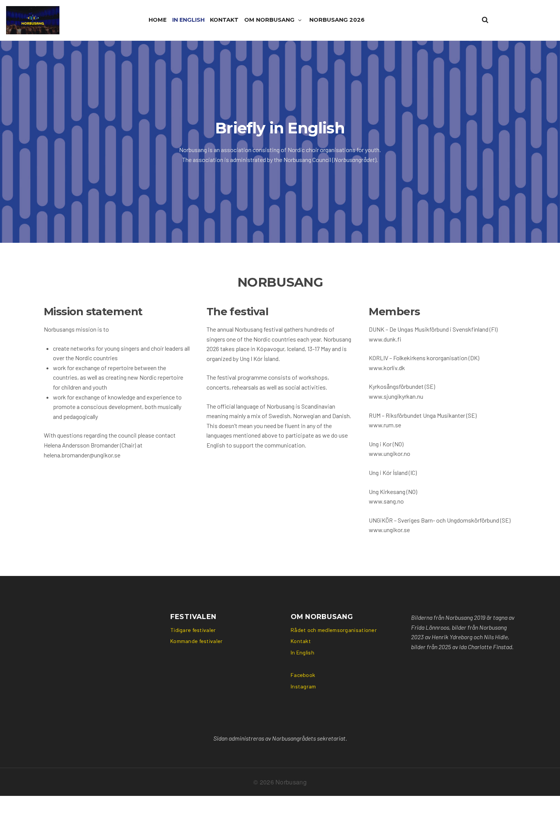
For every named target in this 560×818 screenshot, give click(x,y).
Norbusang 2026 (337, 19)
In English (188, 19)
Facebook (303, 675)
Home (157, 19)
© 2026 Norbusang (280, 782)
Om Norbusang (269, 19)
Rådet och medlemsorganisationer (334, 630)
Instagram (303, 686)
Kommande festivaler (196, 641)
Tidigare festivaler (193, 630)
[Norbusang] (32, 20)
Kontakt (224, 19)
